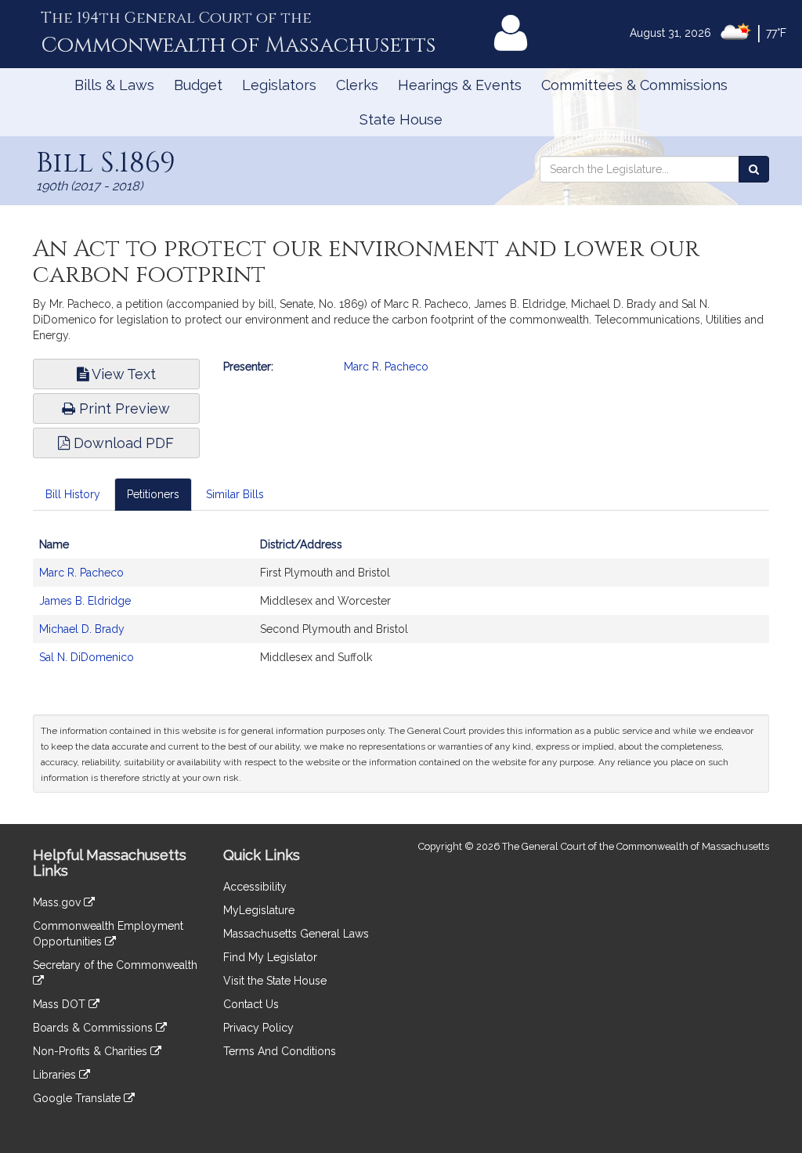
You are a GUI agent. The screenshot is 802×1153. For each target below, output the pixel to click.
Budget (198, 85)
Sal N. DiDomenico (86, 657)
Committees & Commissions (634, 85)
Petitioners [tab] (153, 494)
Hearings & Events (460, 85)
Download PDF (122, 443)
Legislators (279, 85)
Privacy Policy (258, 1027)
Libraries (56, 1074)
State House (401, 119)
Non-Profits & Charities (91, 1051)
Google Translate (78, 1098)
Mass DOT (61, 1004)
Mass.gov (58, 902)
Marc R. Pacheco (386, 366)
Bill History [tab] (72, 494)
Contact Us (251, 1004)
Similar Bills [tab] (235, 494)
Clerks (357, 85)
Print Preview (122, 408)
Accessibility (255, 886)
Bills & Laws (114, 85)
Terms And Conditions (279, 1051)
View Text (122, 374)
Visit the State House (275, 980)
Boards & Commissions (94, 1027)
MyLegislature (258, 910)
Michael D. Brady (82, 629)
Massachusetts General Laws (296, 933)
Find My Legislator (270, 957)
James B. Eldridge (85, 601)
